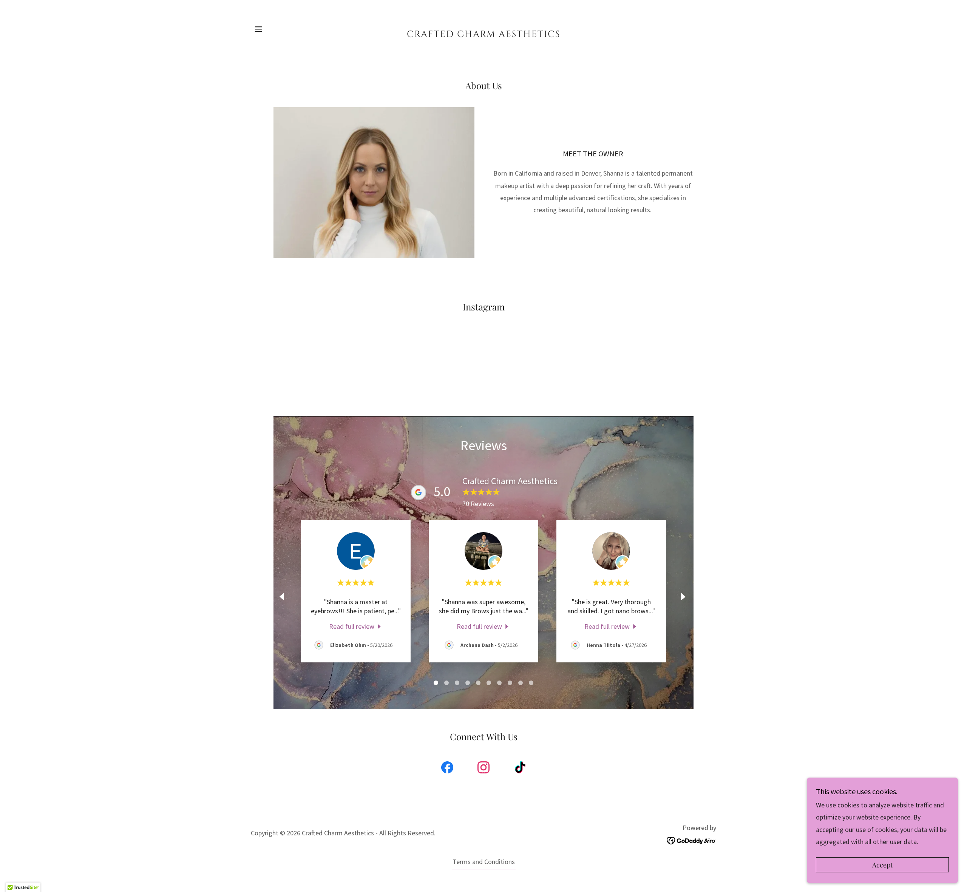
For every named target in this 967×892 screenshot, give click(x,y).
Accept (882, 864)
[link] (484, 34)
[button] (258, 29)
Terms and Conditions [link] (484, 861)
